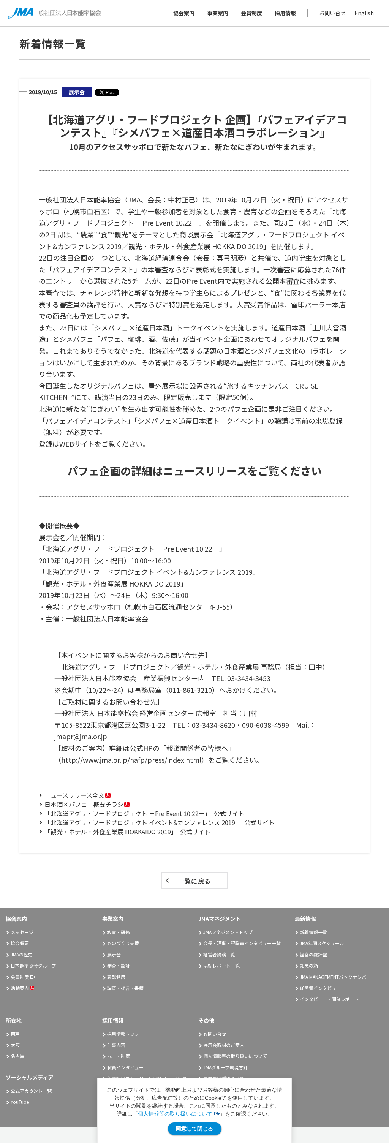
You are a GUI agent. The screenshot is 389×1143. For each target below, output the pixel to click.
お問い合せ (332, 13)
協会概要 (20, 943)
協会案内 (183, 13)
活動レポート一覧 (221, 965)
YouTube (20, 1102)
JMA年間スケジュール (322, 943)
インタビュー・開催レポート (329, 999)
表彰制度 (116, 977)
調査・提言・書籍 (125, 988)
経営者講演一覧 (219, 954)
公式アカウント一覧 (31, 1091)
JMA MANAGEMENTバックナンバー (335, 977)
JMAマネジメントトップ (228, 932)
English (364, 13)
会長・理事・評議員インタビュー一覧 (242, 943)
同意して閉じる (194, 1129)
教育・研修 (118, 932)
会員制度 (251, 13)
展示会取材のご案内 (223, 1045)
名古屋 (17, 1056)
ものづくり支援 (123, 943)
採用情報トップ (123, 1034)
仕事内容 (116, 1045)
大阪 (15, 1045)
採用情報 (285, 13)
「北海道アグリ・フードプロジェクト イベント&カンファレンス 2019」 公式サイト (159, 822)
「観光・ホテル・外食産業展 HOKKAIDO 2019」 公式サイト (127, 831)
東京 (15, 1034)
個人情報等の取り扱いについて (175, 1114)
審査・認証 (118, 965)
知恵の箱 (309, 965)
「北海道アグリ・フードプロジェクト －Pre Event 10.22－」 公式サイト (144, 813)
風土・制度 (118, 1056)
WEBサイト (77, 444)
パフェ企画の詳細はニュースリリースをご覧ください (194, 470)
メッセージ (22, 932)
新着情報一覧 (313, 932)
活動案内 (20, 988)
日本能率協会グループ (33, 965)
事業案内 (217, 13)
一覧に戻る (194, 881)
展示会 (114, 954)
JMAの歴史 (22, 954)
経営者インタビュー (320, 988)
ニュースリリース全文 (74, 795)
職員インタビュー (125, 1067)
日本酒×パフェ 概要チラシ (83, 804)
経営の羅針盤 (313, 954)
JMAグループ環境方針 (225, 1067)
